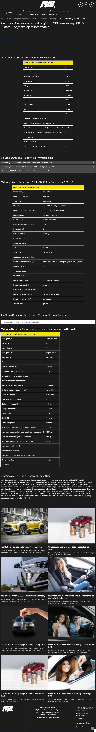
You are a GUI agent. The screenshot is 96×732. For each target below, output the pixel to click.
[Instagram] (86, 4)
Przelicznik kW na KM (41, 717)
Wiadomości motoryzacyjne (47, 707)
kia (30, 19)
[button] (4, 13)
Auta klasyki (41, 714)
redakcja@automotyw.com (83, 723)
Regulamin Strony (81, 727)
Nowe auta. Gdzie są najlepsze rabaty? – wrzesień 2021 (22, 694)
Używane (56, 712)
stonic (35, 19)
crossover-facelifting (48, 19)
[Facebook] (91, 4)
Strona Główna (5, 19)
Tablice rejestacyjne (54, 717)
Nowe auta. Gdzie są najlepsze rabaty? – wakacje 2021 (69, 694)
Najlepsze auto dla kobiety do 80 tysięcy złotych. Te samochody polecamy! (71, 596)
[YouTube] (80, 4)
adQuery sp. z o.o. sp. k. (82, 713)
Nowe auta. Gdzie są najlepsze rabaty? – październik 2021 (71, 645)
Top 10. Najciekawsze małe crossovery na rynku (21, 547)
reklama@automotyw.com (83, 722)
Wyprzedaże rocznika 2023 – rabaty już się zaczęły (23, 595)
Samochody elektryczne (54, 710)
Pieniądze (37, 712)
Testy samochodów (47, 712)
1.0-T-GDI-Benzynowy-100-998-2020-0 (71, 19)
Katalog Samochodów (20, 19)
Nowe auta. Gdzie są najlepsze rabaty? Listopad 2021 (24, 644)
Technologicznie (51, 714)
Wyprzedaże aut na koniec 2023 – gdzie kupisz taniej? (68, 548)
